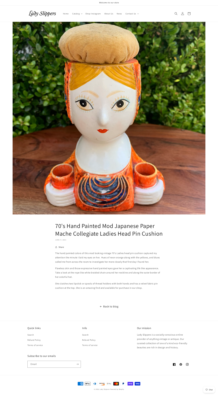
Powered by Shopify (117, 389)
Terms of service (35, 345)
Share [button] (61, 247)
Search (30, 334)
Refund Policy (34, 340)
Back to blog (110, 306)
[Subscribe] (77, 364)
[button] (77, 14)
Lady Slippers (104, 389)
